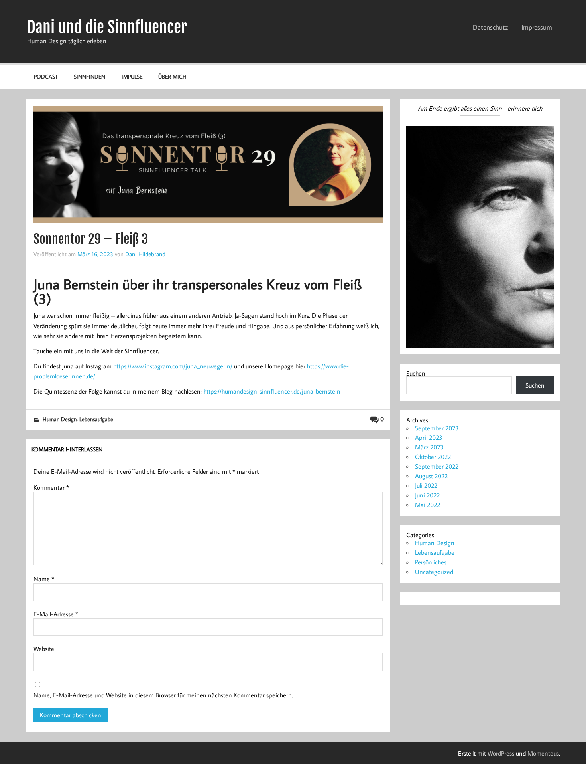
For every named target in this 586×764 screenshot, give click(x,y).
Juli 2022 (426, 485)
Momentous (543, 753)
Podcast (46, 76)
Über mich (172, 76)
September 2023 (437, 428)
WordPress (501, 753)
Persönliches (430, 562)
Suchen (415, 373)
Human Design (60, 419)
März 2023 (429, 447)
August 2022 (431, 476)
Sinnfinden (89, 76)
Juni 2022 (427, 495)
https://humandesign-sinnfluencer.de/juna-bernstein (271, 391)
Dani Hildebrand (145, 254)
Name (43, 579)
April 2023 (428, 437)
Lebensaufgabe (96, 419)
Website (43, 648)
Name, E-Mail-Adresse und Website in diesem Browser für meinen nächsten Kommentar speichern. (163, 695)
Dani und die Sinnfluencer (107, 27)
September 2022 (436, 466)
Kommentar (51, 487)
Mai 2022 (427, 505)
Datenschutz (490, 27)
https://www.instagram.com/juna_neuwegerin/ (172, 366)
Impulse (132, 76)
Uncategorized (434, 572)
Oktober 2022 (433, 457)
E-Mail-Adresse (55, 614)
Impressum (536, 27)
